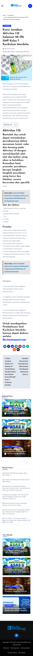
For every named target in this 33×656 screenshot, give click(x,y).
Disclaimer (21, 653)
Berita (7, 446)
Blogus (26, 642)
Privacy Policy (12, 653)
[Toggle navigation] (2, 6)
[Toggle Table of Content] (15, 124)
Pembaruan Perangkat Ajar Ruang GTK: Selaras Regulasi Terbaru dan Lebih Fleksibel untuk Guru (15, 496)
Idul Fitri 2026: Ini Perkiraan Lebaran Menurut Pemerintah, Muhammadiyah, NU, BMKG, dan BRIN (16, 520)
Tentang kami (14, 648)
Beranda (6, 648)
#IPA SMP (7, 52)
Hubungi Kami (25, 648)
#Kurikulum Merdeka (22, 52)
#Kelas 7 (13, 52)
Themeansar (16, 645)
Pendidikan (6, 25)
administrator (11, 413)
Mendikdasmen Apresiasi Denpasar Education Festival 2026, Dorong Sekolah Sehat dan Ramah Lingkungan (16, 488)
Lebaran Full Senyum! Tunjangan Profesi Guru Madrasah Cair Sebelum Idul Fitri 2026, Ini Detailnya (16, 512)
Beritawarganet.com (14, 339)
